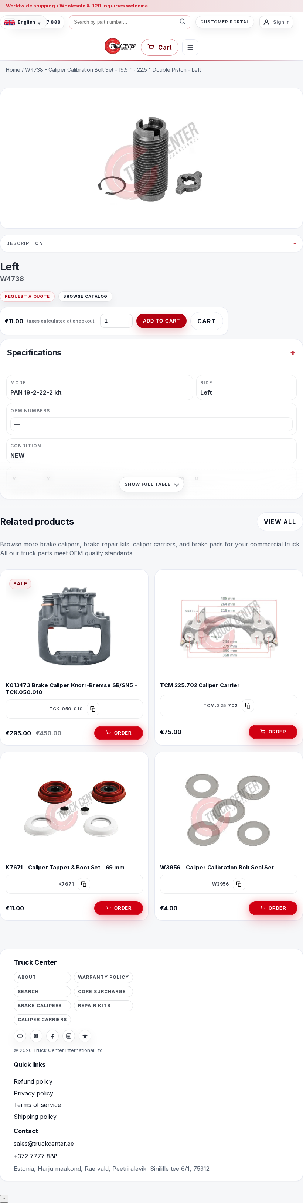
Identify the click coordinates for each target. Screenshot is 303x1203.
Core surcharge (102, 991)
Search (28, 991)
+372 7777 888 (36, 1156)
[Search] (182, 22)
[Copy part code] (93, 709)
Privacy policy (33, 1093)
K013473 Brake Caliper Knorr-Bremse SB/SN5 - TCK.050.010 (71, 689)
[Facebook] (52, 1036)
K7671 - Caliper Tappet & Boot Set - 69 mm (65, 867)
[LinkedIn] (68, 1036)
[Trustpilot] (85, 1036)
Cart (206, 321)
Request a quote (27, 296)
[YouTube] (20, 1036)
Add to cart (161, 321)
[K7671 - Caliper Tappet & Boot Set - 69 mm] (74, 808)
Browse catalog (85, 296)
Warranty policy (103, 977)
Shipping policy (35, 1116)
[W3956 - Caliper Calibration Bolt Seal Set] (228, 808)
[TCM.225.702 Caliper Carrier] (228, 626)
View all (280, 521)
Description (24, 243)
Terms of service (37, 1104)
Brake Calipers (40, 1005)
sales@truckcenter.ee (44, 1143)
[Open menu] (190, 47)
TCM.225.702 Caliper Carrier (200, 685)
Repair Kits (94, 1005)
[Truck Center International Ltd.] (120, 46)
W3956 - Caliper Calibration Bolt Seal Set (217, 867)
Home (13, 70)
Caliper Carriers (42, 1019)
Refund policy (33, 1081)
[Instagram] (36, 1036)
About (27, 977)
